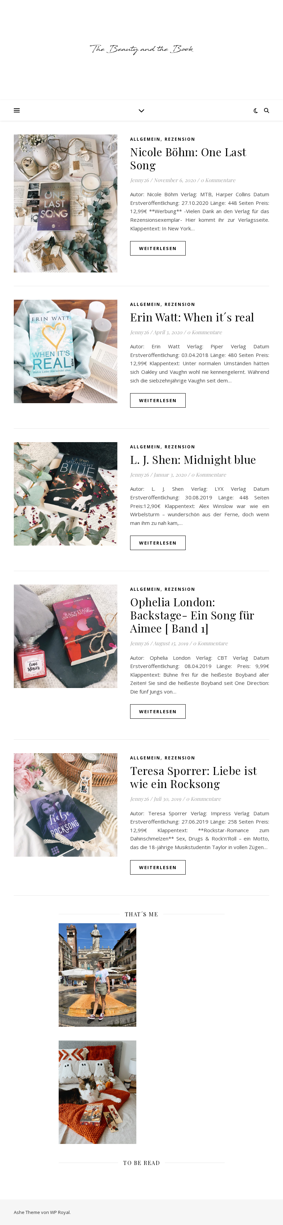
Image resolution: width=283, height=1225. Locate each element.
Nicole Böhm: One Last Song (188, 158)
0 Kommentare (218, 180)
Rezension (180, 139)
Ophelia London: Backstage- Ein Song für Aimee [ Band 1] (192, 614)
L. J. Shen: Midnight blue (193, 459)
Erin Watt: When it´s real (192, 316)
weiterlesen (158, 248)
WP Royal (60, 1212)
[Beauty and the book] (141, 50)
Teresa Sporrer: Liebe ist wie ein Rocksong (193, 777)
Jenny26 (139, 180)
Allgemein (145, 139)
